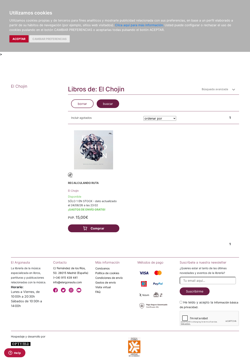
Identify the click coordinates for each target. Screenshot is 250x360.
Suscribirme (194, 291)
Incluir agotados (81, 117)
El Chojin (73, 190)
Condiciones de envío (109, 277)
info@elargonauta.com (67, 282)
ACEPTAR (18, 38)
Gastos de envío (105, 282)
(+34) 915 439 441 (65, 277)
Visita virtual (103, 287)
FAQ (98, 291)
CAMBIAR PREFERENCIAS (49, 38)
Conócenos (102, 268)
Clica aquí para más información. (139, 25)
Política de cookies (107, 273)
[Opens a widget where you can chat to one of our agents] (14, 353)
